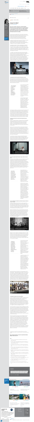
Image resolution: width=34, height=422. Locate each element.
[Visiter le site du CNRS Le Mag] (27, 2)
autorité (18, 371)
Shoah (11, 372)
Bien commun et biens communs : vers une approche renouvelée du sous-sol (14, 403)
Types (28, 8)
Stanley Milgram (12, 371)
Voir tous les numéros (20, 411)
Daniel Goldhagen (17, 372)
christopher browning (22, 372)
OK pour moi (12, 418)
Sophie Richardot (15, 24)
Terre (17, 400)
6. (10, 352)
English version (27, 6)
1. (10, 339)
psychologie (24, 371)
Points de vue (13, 13)
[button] (1, 421)
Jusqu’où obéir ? (16, 13)
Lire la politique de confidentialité (4, 416)
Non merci (3, 418)
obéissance (21, 371)
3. (10, 344)
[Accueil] (6, 2)
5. (10, 349)
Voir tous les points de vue (26, 379)
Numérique (17, 386)
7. (10, 355)
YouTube (24, 1)
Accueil (10, 13)
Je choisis (8, 418)
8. (10, 357)
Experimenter (14, 372)
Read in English (12, 14)
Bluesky (23, 1)
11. (10, 362)
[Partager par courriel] (16, 374)
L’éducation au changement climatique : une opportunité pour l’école (24, 403)
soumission (16, 371)
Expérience (27, 371)
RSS (25, 1)
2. (10, 341)
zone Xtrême (26, 372)
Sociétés (14, 386)
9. (10, 359)
